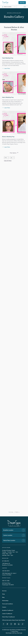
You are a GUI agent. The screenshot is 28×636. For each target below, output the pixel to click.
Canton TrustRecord (7, 613)
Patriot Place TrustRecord (8, 617)
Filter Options (13, 153)
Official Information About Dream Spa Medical (13, 620)
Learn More (6, 68)
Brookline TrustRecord (7, 610)
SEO (14, 633)
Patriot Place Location (9, 540)
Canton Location (7, 535)
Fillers (7, 158)
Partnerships (5, 600)
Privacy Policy (14, 631)
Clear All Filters (7, 160)
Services (4, 590)
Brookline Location (8, 530)
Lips (13, 158)
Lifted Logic (19, 633)
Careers (4, 607)
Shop (3, 594)
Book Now (23, 2)
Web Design (8, 633)
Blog (3, 597)
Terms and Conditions (7, 603)
